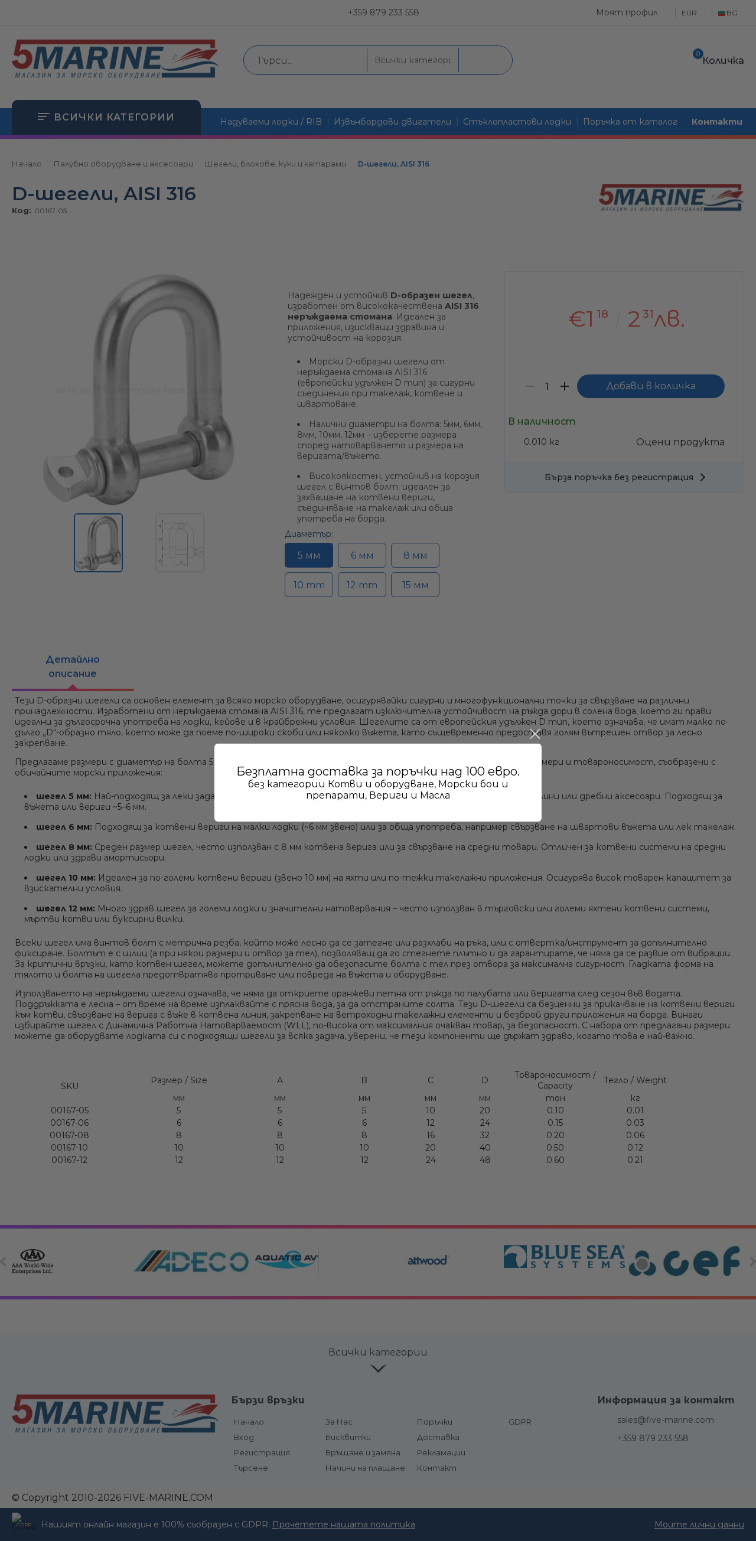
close (534, 734)
